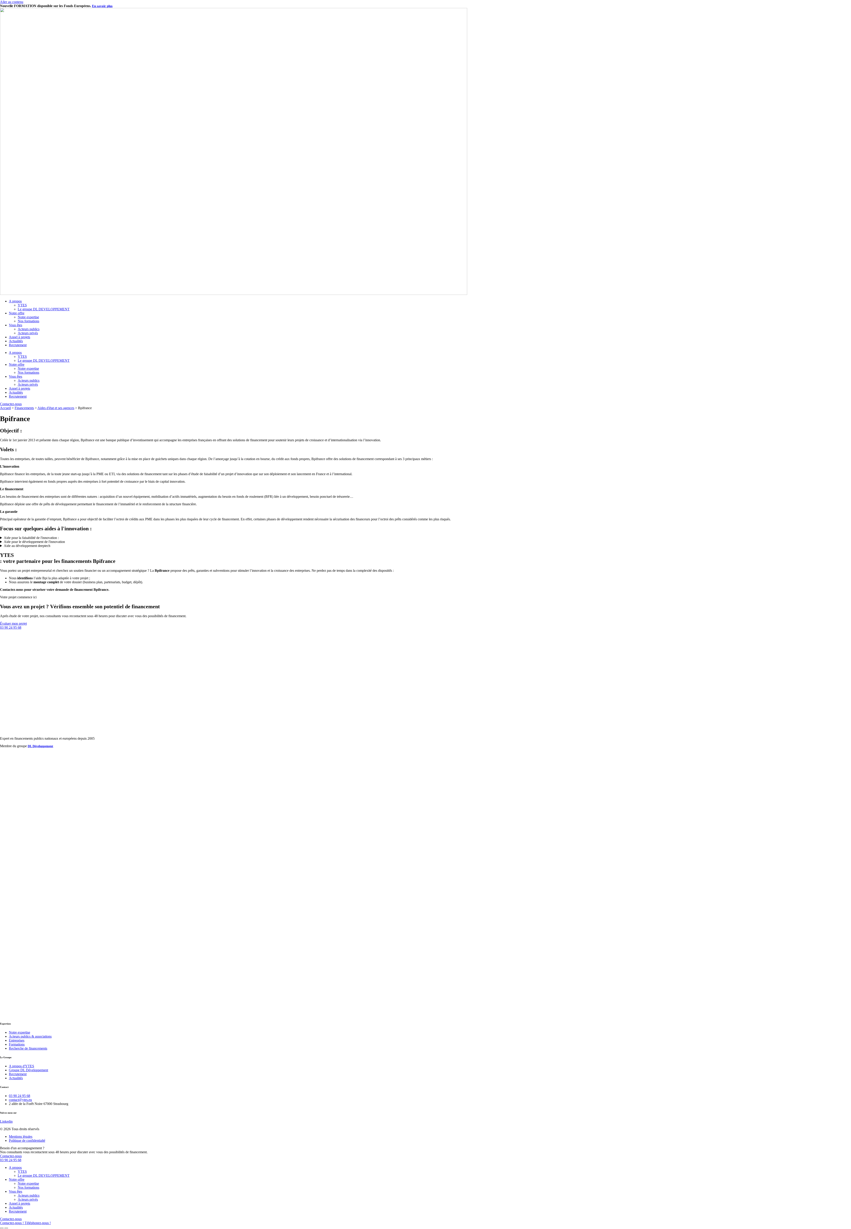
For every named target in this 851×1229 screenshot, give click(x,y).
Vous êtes (15, 325)
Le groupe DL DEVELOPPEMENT (44, 309)
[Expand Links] (2, 1228)
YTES (22, 305)
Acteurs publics (28, 329)
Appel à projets (19, 337)
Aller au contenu (11, 2)
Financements (24, 408)
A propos (15, 301)
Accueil (5, 408)
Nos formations (28, 321)
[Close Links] (6, 1228)
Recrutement (18, 345)
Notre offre (16, 313)
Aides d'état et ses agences (55, 408)
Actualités (16, 341)
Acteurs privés (28, 333)
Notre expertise (28, 317)
